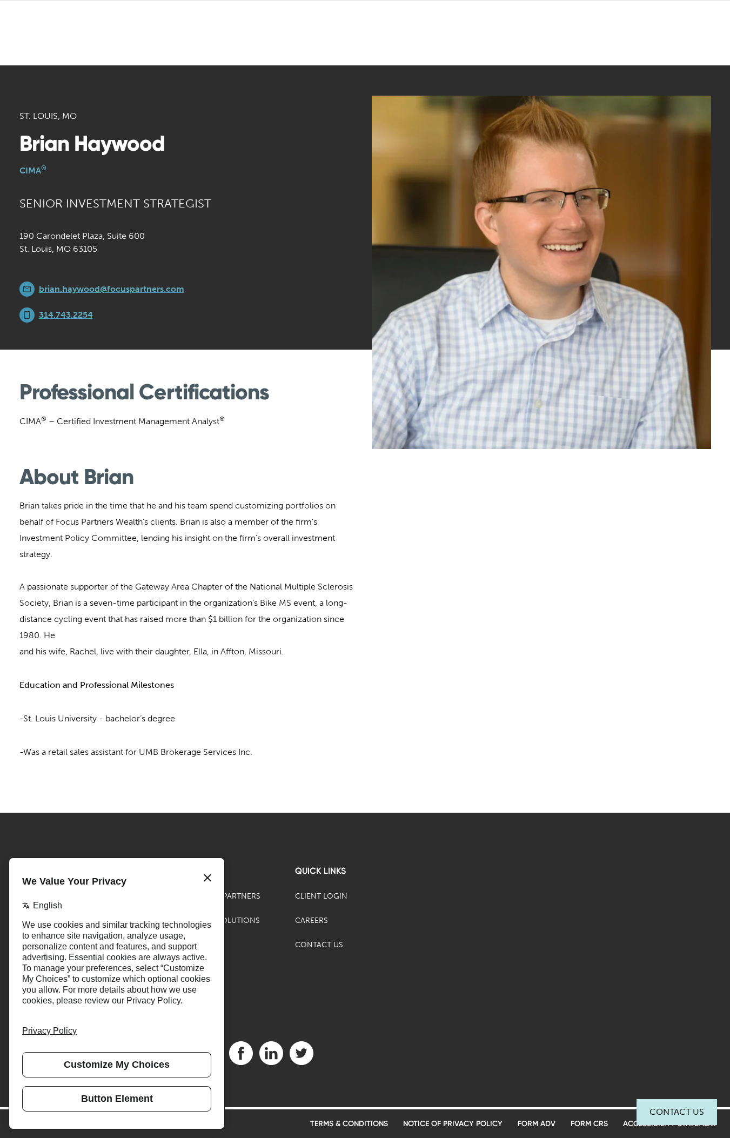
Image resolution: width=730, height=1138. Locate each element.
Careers (311, 920)
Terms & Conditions (349, 1123)
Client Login (321, 896)
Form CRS (589, 1123)
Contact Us (676, 1112)
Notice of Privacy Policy (453, 1123)
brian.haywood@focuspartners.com (111, 289)
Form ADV (536, 1123)
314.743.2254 (66, 315)
